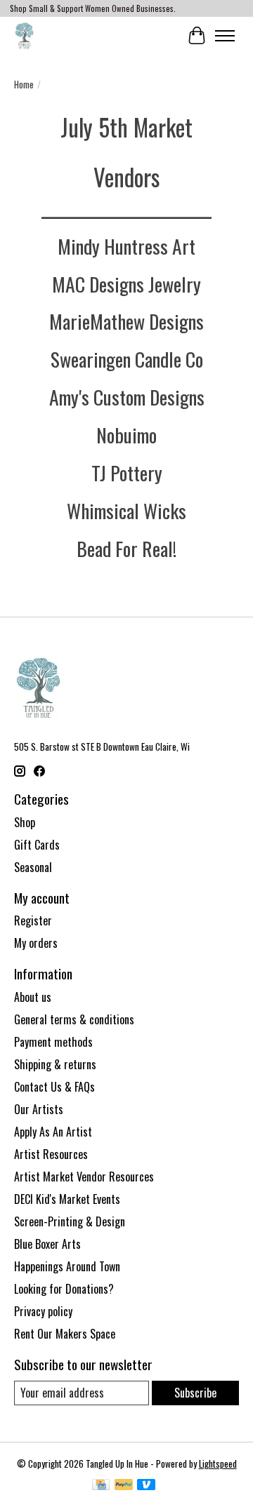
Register (33, 920)
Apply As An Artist (53, 1131)
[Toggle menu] (225, 36)
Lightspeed (218, 1463)
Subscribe (195, 1392)
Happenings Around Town (67, 1266)
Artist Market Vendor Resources (84, 1176)
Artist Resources (51, 1154)
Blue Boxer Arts (47, 1243)
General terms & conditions (74, 1019)
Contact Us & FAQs (54, 1086)
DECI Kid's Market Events (67, 1199)
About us (32, 997)
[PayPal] (124, 1486)
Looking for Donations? (64, 1288)
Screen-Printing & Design (69, 1221)
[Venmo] (146, 1486)
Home (24, 84)
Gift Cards (37, 844)
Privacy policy (43, 1311)
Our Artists (38, 1109)
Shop (24, 822)
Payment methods (53, 1041)
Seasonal (33, 867)
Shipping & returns (55, 1064)
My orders (36, 943)
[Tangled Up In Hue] (24, 35)
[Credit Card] (101, 1486)
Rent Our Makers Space (64, 1333)
